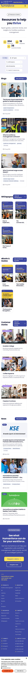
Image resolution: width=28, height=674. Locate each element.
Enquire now (14, 565)
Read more (4, 666)
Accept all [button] (7, 671)
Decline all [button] (20, 671)
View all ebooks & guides (18, 259)
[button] (14, 668)
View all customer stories (17, 323)
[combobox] (17, 58)
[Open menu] (25, 5)
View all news (20, 419)
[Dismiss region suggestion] (26, 2)
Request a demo (13, 559)
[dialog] (14, 665)
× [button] (26, 658)
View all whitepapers (18, 196)
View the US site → (18, 2)
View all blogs (20, 78)
